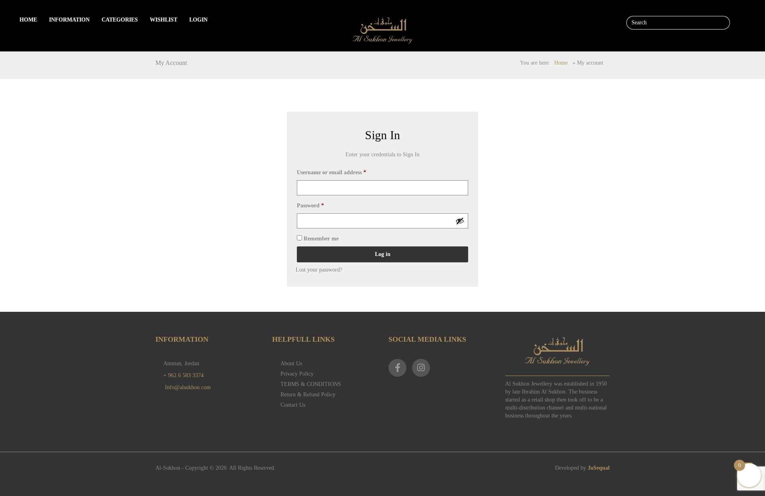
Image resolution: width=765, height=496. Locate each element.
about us (291, 363)
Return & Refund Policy (307, 395)
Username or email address (331, 172)
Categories (120, 20)
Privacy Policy (297, 374)
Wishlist (163, 20)
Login (198, 20)
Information (69, 20)
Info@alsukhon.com (188, 387)
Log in (382, 254)
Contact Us (292, 405)
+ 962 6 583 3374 (183, 375)
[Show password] (459, 221)
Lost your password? (319, 270)
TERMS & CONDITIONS (310, 384)
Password (310, 206)
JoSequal (599, 468)
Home (28, 20)
